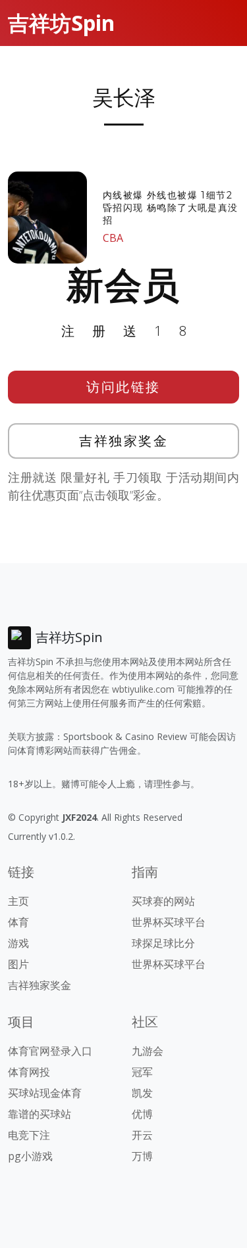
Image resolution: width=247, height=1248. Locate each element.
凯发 (142, 1093)
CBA (113, 238)
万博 (142, 1156)
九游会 (147, 1051)
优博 (142, 1114)
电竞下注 (29, 1135)
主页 (18, 901)
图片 (18, 964)
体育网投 (29, 1072)
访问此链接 (123, 387)
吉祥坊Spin (61, 23)
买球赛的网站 (163, 901)
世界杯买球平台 (169, 922)
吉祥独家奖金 (123, 441)
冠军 (142, 1072)
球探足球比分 (163, 943)
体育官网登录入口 (50, 1051)
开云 (142, 1135)
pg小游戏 (30, 1156)
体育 (18, 922)
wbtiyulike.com (143, 689)
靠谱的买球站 (39, 1114)
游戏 (18, 943)
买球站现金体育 (45, 1093)
